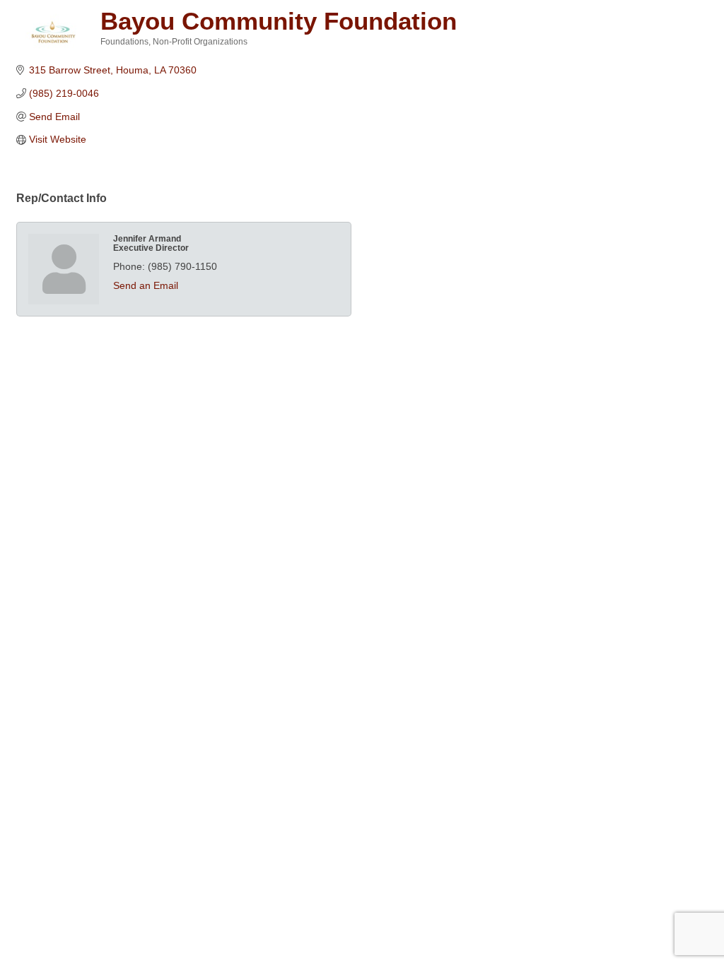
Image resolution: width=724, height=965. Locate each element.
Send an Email (145, 285)
